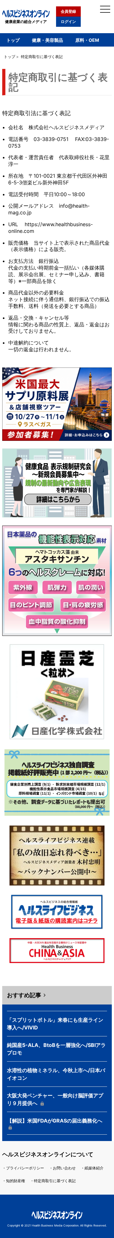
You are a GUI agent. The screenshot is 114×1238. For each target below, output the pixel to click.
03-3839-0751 (51, 139)
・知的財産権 (13, 1180)
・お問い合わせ (62, 1168)
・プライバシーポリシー (23, 1168)
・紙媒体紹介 (92, 1168)
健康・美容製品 (47, 40)
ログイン (68, 21)
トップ (13, 40)
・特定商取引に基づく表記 (53, 1180)
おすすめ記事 (24, 995)
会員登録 (68, 11)
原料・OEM (87, 40)
